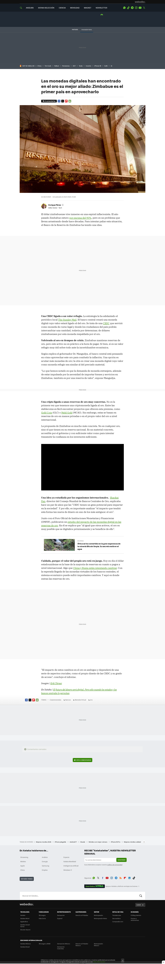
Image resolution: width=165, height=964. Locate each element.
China (39, 66)
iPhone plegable (60, 842)
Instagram (136, 7)
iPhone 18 (97, 66)
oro (91, 700)
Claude (82, 842)
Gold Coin (46, 412)
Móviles (23, 861)
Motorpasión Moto (100, 918)
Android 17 (73, 842)
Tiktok (128, 7)
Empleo (44, 870)
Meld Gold (66, 412)
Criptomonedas (55, 700)
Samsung (45, 866)
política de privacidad (114, 865)
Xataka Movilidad (69, 861)
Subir (138, 905)
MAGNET (87, 7)
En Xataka (80, 541)
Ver (83, 760)
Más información (99, 962)
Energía (45, 861)
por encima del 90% (80, 217)
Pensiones (66, 66)
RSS (120, 877)
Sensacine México (63, 944)
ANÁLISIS (30, 7)
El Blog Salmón (136, 915)
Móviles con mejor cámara (98, 842)
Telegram (132, 7)
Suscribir (121, 860)
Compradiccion (117, 921)
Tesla (80, 66)
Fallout (56, 66)
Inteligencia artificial (70, 866)
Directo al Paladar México (82, 944)
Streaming (24, 857)
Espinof (59, 918)
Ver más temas (27, 879)
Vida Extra (42, 918)
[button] (56, 205)
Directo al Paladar (82, 915)
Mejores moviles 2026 (44, 842)
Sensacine (61, 915)
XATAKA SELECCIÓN (46, 7)
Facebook (59, 101)
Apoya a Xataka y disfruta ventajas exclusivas (122, 886)
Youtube (140, 7)
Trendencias (116, 915)
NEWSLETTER (101, 7)
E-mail (69, 101)
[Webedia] (140, 1)
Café (106, 66)
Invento (88, 66)
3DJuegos (42, 915)
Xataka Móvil (24, 918)
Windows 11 (67, 870)
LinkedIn (129, 877)
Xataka (22, 915)
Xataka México (25, 944)
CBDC (106, 323)
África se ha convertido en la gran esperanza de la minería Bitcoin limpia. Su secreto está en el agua (98, 546)
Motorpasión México (98, 944)
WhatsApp (124, 7)
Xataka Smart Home (25, 926)
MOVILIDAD (74, 7)
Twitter (144, 7)
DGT (74, 66)
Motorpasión (98, 915)
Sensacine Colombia (61, 948)
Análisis (45, 857)
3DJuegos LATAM (44, 944)
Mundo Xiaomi (25, 930)
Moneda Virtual (80, 700)
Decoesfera (116, 918)
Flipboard (66, 101)
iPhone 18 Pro (116, 842)
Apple (22, 866)
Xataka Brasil (25, 947)
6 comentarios (50, 101)
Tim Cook (48, 66)
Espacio (66, 857)
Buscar (141, 896)
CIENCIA (62, 7)
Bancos (68, 700)
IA (111, 66)
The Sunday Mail (67, 319)
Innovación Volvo (86, 29)
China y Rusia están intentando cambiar (95, 568)
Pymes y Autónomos (135, 919)
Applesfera (24, 921)
